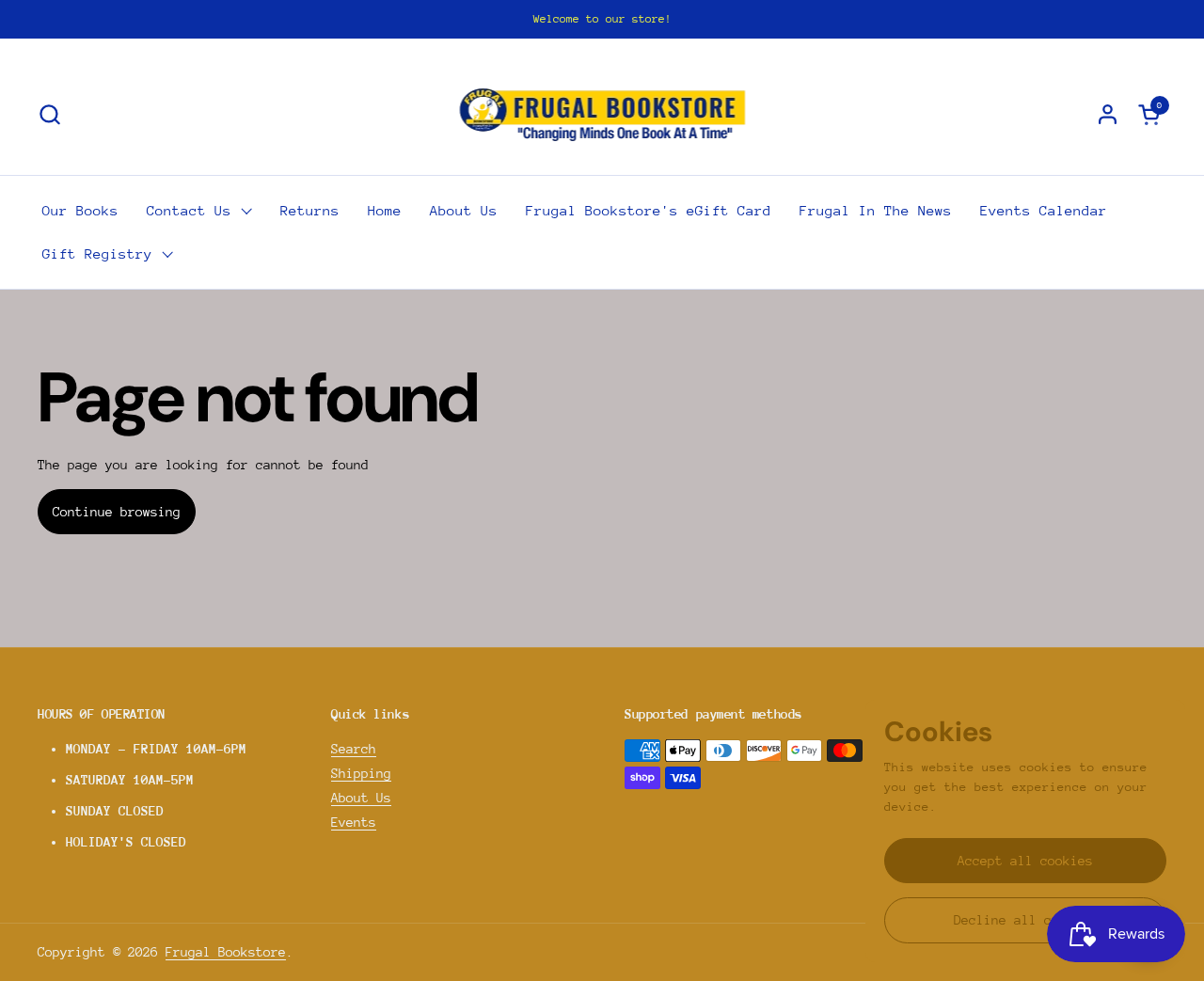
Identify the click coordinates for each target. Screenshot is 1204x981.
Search (353, 748)
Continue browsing (117, 511)
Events (353, 822)
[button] (49, 114)
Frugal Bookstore (226, 951)
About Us (361, 797)
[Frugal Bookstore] (602, 114)
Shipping (361, 773)
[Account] (1107, 114)
